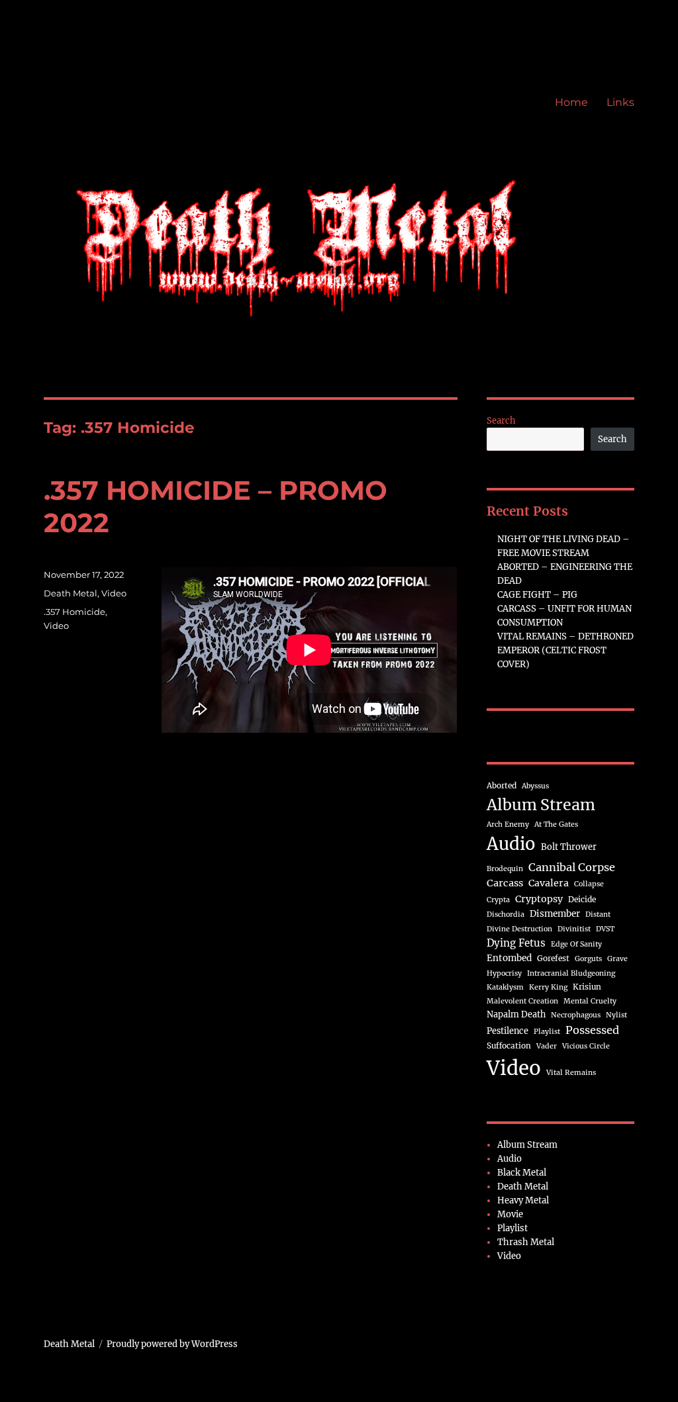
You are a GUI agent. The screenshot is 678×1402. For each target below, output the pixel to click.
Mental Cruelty (589, 1001)
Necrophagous (576, 1015)
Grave (617, 959)
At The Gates (556, 824)
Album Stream (541, 804)
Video (113, 593)
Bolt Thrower (569, 846)
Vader (546, 1046)
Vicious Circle (586, 1046)
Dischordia (505, 914)
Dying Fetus (516, 943)
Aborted (501, 785)
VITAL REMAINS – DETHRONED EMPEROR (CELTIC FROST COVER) (565, 650)
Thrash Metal (525, 1242)
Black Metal (521, 1172)
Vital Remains (571, 1072)
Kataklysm (505, 987)
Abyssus (535, 786)
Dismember (555, 913)
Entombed (509, 958)
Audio (511, 844)
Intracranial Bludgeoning (571, 973)
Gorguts (588, 959)
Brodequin (505, 869)
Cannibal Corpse (571, 867)
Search (501, 420)
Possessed (592, 1030)
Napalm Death (516, 1014)
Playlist (547, 1031)
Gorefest (553, 958)
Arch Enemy (508, 824)
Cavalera (548, 883)
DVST (605, 929)
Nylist (616, 1015)
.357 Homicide (74, 611)
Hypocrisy (504, 973)
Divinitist (574, 929)
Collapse (589, 884)
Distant (597, 914)
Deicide (582, 899)
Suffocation (509, 1046)
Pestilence (507, 1030)
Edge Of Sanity (576, 944)
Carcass (505, 883)
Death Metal (70, 593)
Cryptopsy (539, 899)
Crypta (498, 900)
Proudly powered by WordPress (172, 1344)
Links (620, 102)
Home (571, 102)
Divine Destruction (519, 929)
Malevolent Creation (522, 1001)
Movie (510, 1214)
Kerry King (548, 987)
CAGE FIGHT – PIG (537, 594)
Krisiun (587, 987)
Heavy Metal (523, 1200)
